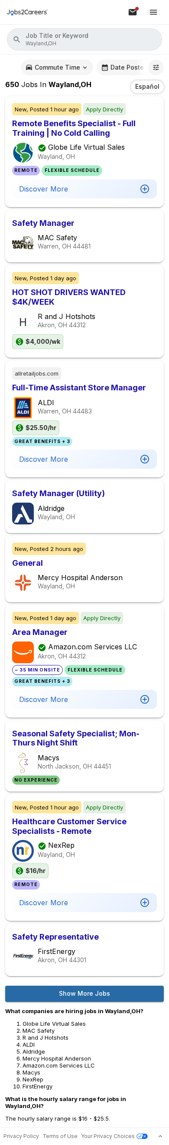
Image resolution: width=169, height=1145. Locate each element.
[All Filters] (156, 67)
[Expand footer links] (160, 1136)
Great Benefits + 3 (42, 441)
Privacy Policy (21, 1136)
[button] (84, 39)
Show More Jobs (84, 993)
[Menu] (153, 12)
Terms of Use (60, 1136)
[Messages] (132, 12)
